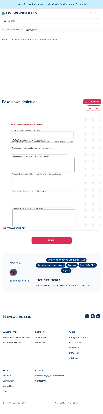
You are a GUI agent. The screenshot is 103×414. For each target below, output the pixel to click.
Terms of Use (60, 403)
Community (8, 380)
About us (7, 375)
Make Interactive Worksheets (16, 337)
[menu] (99, 13)
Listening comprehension (50, 265)
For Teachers (73, 347)
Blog (5, 391)
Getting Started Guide (78, 337)
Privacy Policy (74, 403)
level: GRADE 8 (87, 265)
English (66, 270)
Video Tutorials (75, 342)
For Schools (73, 358)
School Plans (41, 342)
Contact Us (40, 380)
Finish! (51, 240)
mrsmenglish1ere (19, 280)
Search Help (8, 386)
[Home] (19, 13)
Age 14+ (72, 265)
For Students (74, 352)
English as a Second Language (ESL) (66, 259)
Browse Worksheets (12, 342)
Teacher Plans (41, 337)
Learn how (83, 4)
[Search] (5, 21)
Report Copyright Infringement (49, 375)
